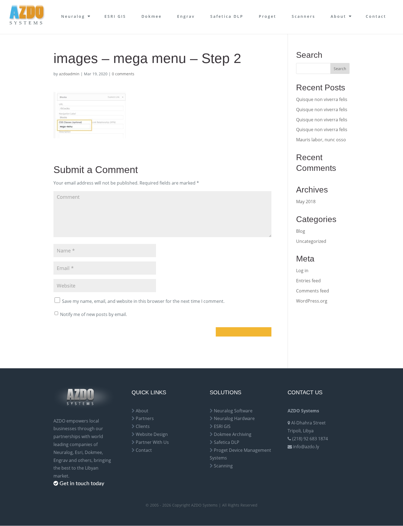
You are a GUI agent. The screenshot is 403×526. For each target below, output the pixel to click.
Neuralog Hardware (234, 418)
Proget (267, 16)
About (338, 16)
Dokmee (151, 16)
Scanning (223, 466)
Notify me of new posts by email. (93, 314)
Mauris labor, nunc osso (321, 140)
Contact (376, 16)
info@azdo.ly (306, 447)
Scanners (303, 16)
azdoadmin (69, 73)
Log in (302, 271)
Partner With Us (152, 442)
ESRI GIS (115, 16)
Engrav (186, 16)
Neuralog (73, 16)
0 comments (123, 73)
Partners (145, 418)
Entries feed (308, 281)
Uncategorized (311, 241)
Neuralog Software (233, 411)
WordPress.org (311, 301)
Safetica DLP (226, 16)
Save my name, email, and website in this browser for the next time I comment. (143, 301)
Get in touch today (81, 483)
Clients (143, 426)
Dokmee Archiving (232, 434)
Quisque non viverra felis (321, 99)
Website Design (152, 434)
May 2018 (306, 202)
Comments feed (312, 291)
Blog (300, 231)
